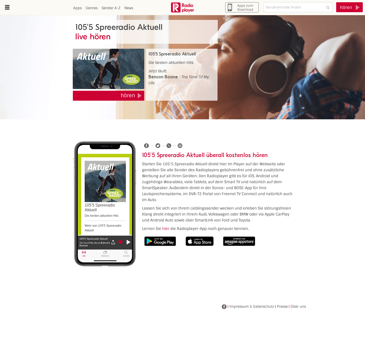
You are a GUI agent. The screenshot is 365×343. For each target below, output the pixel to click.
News (128, 8)
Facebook (224, 306)
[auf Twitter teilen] (157, 145)
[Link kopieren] (168, 145)
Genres (92, 8)
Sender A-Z (111, 8)
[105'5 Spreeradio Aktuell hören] (108, 69)
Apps (77, 8)
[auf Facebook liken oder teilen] (146, 145)
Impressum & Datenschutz (251, 306)
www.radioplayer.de (182, 7)
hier (165, 228)
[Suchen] (327, 7)
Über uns (298, 306)
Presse (282, 306)
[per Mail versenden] (180, 145)
